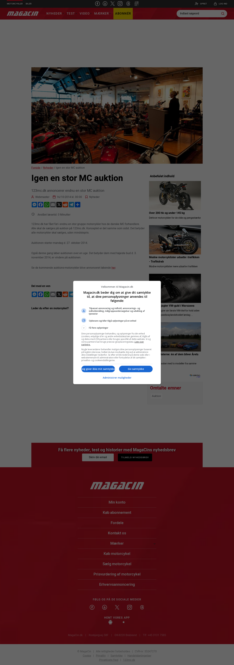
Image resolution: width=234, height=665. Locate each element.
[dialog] (117, 332)
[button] (117, 327)
